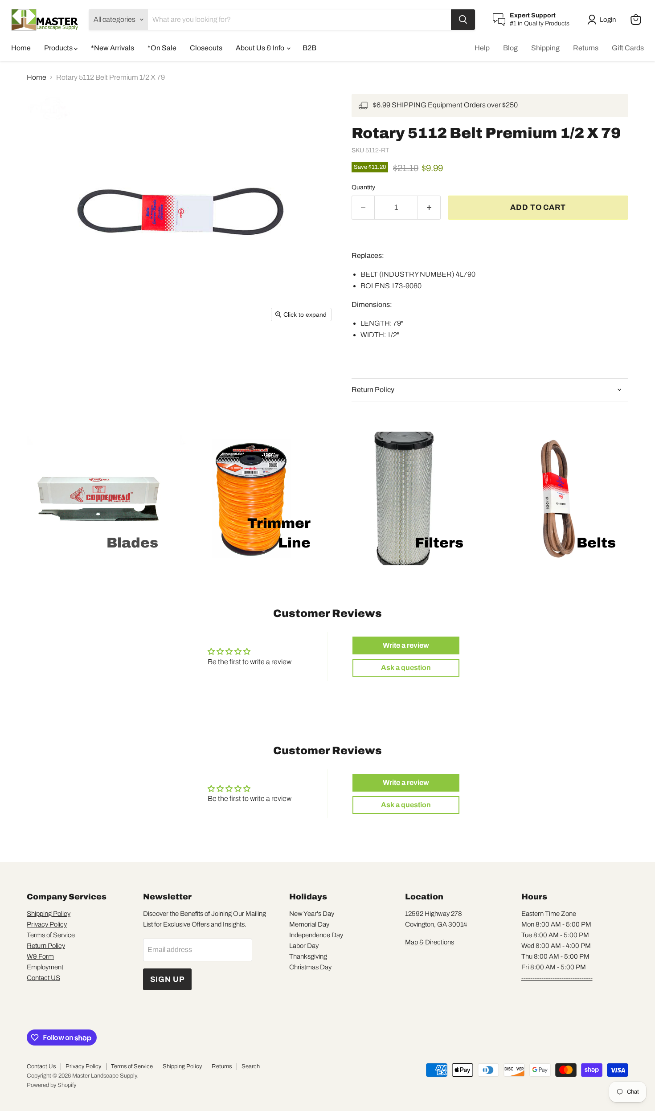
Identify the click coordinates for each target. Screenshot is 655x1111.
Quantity (363, 187)
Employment (45, 967)
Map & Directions (429, 942)
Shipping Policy (48, 913)
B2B (309, 48)
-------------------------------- (557, 977)
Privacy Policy (47, 924)
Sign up (167, 979)
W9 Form (40, 956)
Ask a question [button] (406, 667)
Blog (510, 48)
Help (482, 48)
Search (251, 1066)
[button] (603, 19)
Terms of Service (51, 935)
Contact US (43, 977)
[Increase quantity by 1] (429, 208)
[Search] (463, 19)
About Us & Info (261, 48)
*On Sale (161, 48)
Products (59, 48)
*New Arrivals (112, 48)
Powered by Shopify (51, 1085)
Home (21, 48)
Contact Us (41, 1066)
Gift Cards (628, 48)
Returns (585, 48)
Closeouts (206, 48)
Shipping (545, 48)
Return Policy (46, 945)
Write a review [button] (406, 645)
